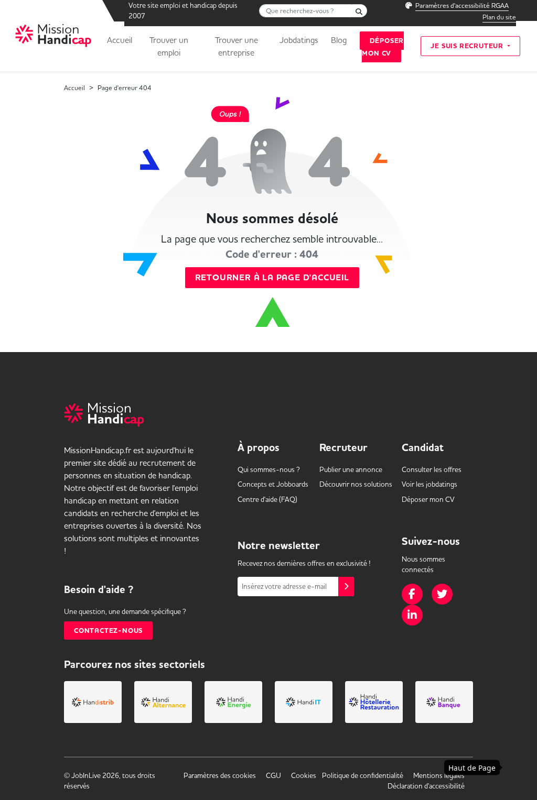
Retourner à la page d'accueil (272, 277)
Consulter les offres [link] (431, 469)
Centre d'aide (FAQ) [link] (267, 499)
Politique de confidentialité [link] (362, 775)
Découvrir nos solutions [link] (355, 484)
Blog (339, 40)
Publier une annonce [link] (350, 469)
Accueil (119, 40)
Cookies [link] (303, 775)
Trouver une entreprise (236, 46)
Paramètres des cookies (220, 775)
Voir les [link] (429, 484)
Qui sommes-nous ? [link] (269, 469)
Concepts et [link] (273, 484)
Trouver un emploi (168, 46)
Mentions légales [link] (439, 775)
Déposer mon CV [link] (428, 499)
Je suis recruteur (468, 45)
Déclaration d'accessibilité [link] (426, 786)
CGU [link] (273, 775)
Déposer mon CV (383, 47)
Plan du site (499, 17)
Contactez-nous (108, 630)
